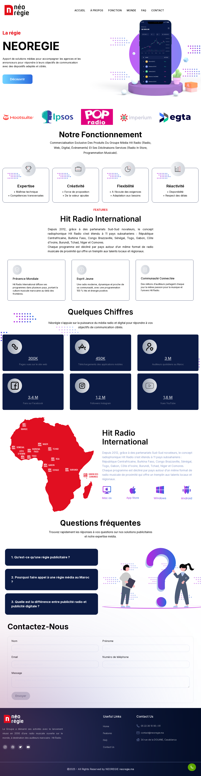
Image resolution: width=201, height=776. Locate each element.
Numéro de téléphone (115, 657)
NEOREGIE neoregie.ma (120, 769)
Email (14, 657)
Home (106, 726)
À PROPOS (96, 10)
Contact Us (108, 747)
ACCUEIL (79, 10)
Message (16, 673)
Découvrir (17, 79)
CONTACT (157, 10)
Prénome (107, 641)
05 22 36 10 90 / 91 (150, 725)
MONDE (131, 10)
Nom (14, 641)
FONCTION (115, 10)
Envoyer (20, 695)
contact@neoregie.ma (152, 732)
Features (107, 733)
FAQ (143, 10)
